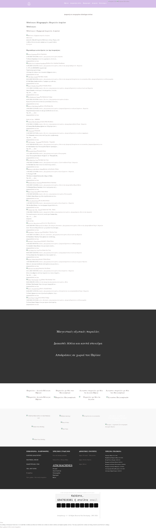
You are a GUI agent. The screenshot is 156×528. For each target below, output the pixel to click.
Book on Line (35, 61)
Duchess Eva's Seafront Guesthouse (55, 63)
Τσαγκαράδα (109, 79)
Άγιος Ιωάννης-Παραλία (86, 88)
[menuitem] (66, 3)
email (94, 499)
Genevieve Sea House (44, 268)
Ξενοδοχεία (52, 225)
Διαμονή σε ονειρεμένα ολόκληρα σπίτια (78, 14)
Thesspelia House (41, 151)
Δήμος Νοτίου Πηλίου (85, 460)
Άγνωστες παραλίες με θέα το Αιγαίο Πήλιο (91, 391)
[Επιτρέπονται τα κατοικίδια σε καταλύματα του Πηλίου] (91, 416)
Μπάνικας (29, 38)
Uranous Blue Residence (46, 121)
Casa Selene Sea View (45, 250)
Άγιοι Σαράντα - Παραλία (80, 108)
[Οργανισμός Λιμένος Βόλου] (65, 422)
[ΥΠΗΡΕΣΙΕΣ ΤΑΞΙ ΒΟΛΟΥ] (64, 429)
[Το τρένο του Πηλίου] (64, 416)
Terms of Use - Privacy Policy (60, 460)
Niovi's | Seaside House (46, 288)
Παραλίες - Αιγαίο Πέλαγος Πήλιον (39, 391)
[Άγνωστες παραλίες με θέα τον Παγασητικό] (117, 397)
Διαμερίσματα (69, 124)
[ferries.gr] (38, 439)
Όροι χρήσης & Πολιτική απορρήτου (10, 527)
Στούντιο (62, 162)
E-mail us (29, 473)
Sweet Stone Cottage (43, 297)
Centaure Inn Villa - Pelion (48, 209)
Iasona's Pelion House (44, 259)
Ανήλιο (66, 99)
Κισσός (61, 56)
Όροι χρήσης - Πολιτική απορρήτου (36, 477)
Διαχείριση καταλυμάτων (51, 56)
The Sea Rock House (44, 200)
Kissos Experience (42, 54)
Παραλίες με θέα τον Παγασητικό (65, 391)
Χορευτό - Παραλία (76, 65)
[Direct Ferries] (38, 426)
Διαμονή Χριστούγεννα (99, 79)
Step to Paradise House (45, 85)
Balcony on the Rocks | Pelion (51, 169)
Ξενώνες (46, 88)
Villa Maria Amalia (43, 76)
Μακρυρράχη (77, 243)
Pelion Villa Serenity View (48, 279)
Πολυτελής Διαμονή (65, 65)
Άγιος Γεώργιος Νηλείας (80, 261)
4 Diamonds (37, 130)
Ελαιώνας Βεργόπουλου (49, 223)
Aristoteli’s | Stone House (47, 241)
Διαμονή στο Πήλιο (49, 212)
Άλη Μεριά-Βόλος (76, 185)
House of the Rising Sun (46, 106)
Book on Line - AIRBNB (33, 119)
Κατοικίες (40, 56)
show (35, 92)
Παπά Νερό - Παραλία (79, 124)
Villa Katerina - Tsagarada (48, 142)
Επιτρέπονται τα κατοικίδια (80, 79)
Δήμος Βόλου (83, 464)
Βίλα (89, 79)
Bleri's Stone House (43, 191)
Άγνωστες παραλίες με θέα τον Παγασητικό (117, 391)
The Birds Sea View (43, 160)
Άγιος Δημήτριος (83, 133)
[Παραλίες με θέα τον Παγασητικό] (65, 397)
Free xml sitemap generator (60, 455)
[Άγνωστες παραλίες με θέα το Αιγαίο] (91, 398)
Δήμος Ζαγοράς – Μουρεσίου (87, 455)
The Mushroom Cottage (46, 97)
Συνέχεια (29, 44)
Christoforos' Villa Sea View (49, 232)
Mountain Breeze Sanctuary (49, 182)
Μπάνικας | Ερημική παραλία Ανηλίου (43, 31)
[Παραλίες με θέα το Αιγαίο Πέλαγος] (38, 398)
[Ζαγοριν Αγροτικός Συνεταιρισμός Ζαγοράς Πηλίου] (117, 425)
